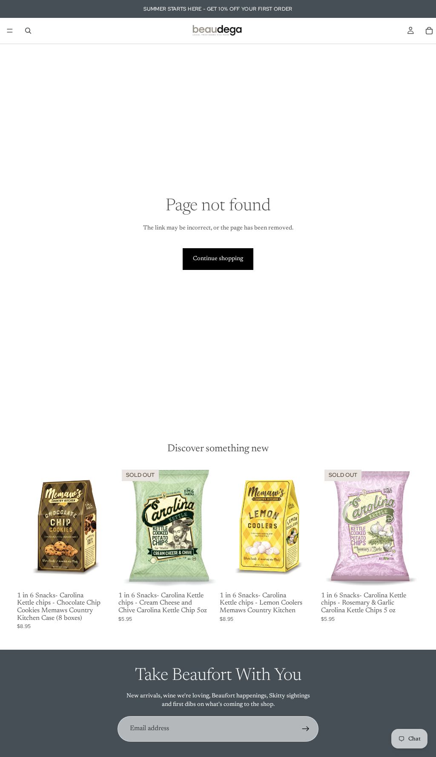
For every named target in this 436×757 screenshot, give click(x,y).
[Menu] (10, 30)
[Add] (101, 575)
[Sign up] (306, 729)
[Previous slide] (127, 527)
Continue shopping (218, 259)
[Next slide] (207, 527)
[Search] (28, 30)
